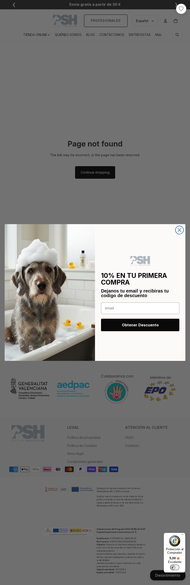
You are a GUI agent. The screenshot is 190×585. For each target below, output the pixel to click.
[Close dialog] (179, 230)
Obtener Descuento (140, 325)
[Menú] (182, 535)
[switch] (174, 567)
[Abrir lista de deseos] (181, 9)
